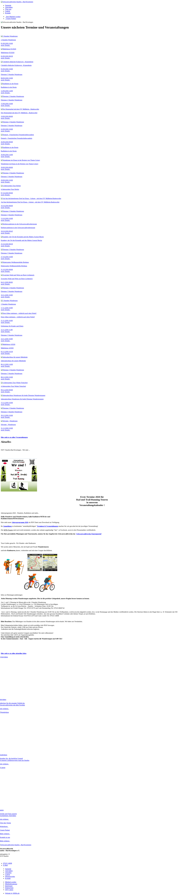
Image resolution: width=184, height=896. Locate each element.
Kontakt (8, 13)
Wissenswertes (10, 876)
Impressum (8, 886)
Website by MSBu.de (12, 893)
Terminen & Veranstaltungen (47, 526)
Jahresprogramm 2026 (20, 522)
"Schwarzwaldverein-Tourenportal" (88, 534)
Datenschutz (9, 888)
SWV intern (9, 890)
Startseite (8, 5)
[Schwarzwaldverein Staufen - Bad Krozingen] (17, 2)
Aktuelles (8, 873)
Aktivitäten (9, 7)
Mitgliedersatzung (11, 884)
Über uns (8, 9)
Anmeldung (7, 526)
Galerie (7, 11)
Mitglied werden (10, 882)
